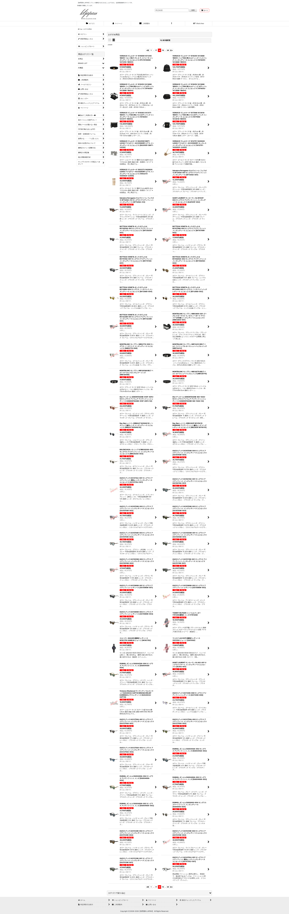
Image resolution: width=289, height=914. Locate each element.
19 (163, 50)
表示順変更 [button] (166, 40)
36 (168, 50)
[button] (171, 23)
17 (156, 50)
